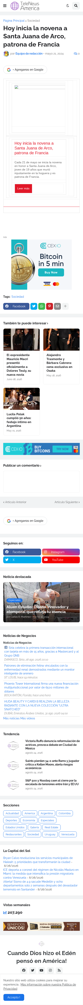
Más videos (27, 718)
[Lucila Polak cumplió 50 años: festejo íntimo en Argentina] (21, 399)
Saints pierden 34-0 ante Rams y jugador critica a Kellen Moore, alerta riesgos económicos (52, 764)
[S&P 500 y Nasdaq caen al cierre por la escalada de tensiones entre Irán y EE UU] (13, 785)
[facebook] (23, 970)
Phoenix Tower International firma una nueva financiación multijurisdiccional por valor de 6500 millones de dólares (41, 687)
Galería (34, 827)
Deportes (11, 820)
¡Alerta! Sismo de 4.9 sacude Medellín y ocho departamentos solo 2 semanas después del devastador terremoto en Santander (40, 885)
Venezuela (67, 834)
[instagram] (50, 970)
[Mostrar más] (65, 306)
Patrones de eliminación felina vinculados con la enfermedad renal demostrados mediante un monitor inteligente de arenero (39, 669)
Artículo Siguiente (66, 502)
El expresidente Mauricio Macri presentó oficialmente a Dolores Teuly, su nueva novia (19, 365)
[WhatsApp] (41, 306)
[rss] (59, 970)
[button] (5, 5)
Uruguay (50, 834)
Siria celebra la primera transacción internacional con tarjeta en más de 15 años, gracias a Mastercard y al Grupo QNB (41, 651)
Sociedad (33, 20)
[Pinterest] (49, 306)
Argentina (47, 813)
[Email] (57, 306)
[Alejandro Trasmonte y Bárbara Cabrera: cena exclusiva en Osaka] (61, 340)
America (30, 813)
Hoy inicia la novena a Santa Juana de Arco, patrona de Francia (34, 148)
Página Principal (14, 20)
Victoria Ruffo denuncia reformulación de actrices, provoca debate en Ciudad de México (52, 744)
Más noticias (11, 718)
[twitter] (32, 970)
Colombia (65, 813)
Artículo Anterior (15, 502)
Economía (29, 820)
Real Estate (51, 827)
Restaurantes (14, 834)
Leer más (23, 188)
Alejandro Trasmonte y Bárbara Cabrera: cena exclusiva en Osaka (59, 363)
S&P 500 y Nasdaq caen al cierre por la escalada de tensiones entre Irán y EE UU (52, 782)
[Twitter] (33, 306)
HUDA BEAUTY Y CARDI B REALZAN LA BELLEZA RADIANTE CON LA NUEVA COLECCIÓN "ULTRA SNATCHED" (36, 705)
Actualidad (12, 813)
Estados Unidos (15, 827)
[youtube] (41, 970)
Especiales (47, 820)
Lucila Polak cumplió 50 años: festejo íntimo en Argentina (19, 420)
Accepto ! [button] (13, 997)
